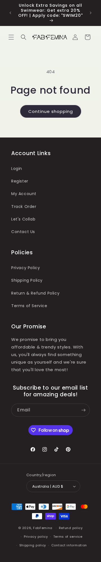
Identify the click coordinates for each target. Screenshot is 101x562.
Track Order (23, 206)
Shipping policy (32, 545)
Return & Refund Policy (35, 293)
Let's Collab (23, 219)
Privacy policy (36, 536)
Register (19, 181)
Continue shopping (50, 111)
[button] (11, 37)
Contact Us (23, 231)
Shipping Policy (27, 280)
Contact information (69, 545)
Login (16, 168)
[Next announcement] (90, 13)
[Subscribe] (83, 410)
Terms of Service (29, 306)
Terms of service (67, 536)
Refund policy (71, 528)
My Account (23, 193)
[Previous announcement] (10, 13)
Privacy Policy (25, 268)
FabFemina (42, 528)
